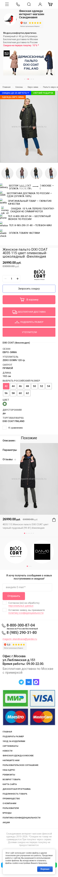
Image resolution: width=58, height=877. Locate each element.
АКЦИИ (6, 822)
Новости (7, 751)
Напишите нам (11, 760)
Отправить (13, 596)
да (4, 413)
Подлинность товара (15, 794)
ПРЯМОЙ (8, 368)
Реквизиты (9, 774)
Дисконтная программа (17, 789)
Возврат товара (11, 779)
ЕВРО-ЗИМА (10, 352)
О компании (9, 803)
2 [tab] (26, 533)
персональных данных (20, 605)
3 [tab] (28, 533)
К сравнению (15, 427)
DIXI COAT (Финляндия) (16, 342)
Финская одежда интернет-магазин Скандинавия (31, 14)
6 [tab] (33, 533)
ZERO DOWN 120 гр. (14, 360)
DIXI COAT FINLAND (13, 421)
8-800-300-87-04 (21, 625)
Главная (7, 731)
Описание (9, 440)
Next (35, 186)
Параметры (10, 449)
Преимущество (11, 798)
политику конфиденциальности (26, 613)
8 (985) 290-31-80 (22, 632)
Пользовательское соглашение (20, 765)
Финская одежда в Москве (18, 755)
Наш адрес (9, 770)
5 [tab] (31, 533)
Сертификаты (10, 746)
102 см (7, 376)
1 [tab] (24, 533)
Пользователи (11, 808)
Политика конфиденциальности (21, 817)
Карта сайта (10, 784)
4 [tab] (29, 533)
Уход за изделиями (14, 741)
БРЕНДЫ (7, 813)
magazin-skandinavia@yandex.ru (20, 639)
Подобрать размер (13, 736)
